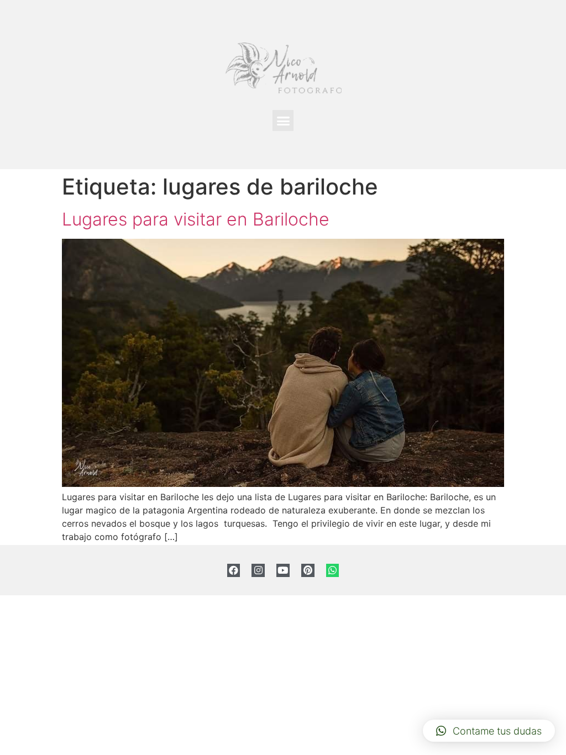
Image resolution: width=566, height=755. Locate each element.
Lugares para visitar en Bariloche (195, 219)
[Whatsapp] (332, 570)
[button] (283, 120)
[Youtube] (283, 570)
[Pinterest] (308, 570)
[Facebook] (233, 570)
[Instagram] (258, 570)
